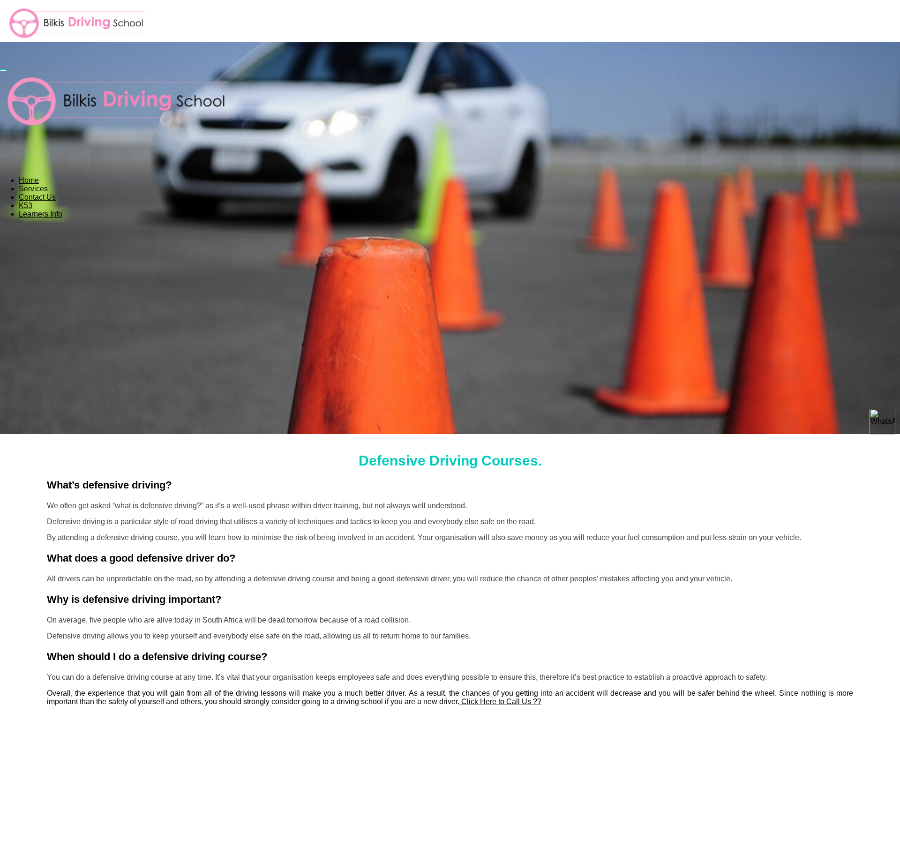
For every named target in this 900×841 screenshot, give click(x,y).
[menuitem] (29, 180)
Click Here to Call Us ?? (500, 702)
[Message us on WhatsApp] (882, 422)
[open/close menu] (3, 70)
